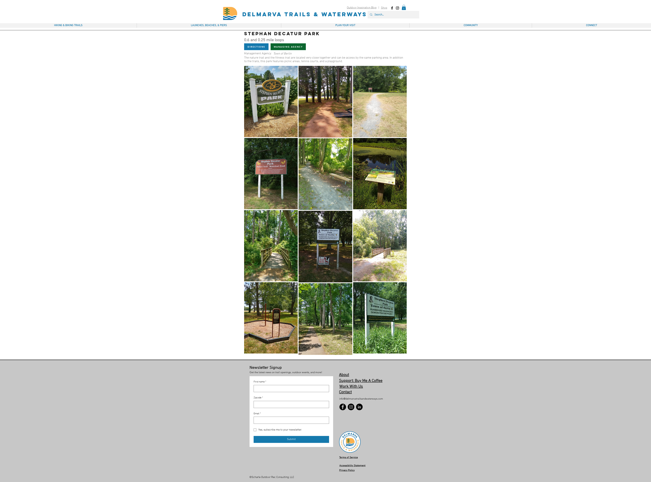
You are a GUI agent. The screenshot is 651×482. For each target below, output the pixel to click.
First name (260, 381)
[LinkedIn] (359, 407)
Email (257, 413)
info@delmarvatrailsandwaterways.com (361, 398)
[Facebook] (342, 407)
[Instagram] (351, 407)
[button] (404, 7)
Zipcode (258, 397)
